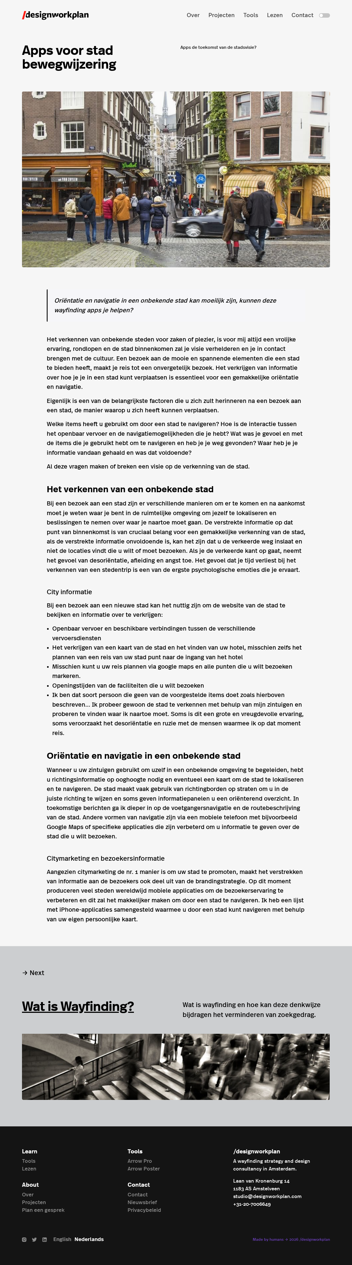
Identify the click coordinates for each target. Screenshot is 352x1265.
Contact (303, 15)
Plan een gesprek (43, 1210)
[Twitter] (34, 1239)
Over (193, 15)
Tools (250, 15)
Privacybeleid (144, 1210)
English (62, 1239)
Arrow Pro (140, 1161)
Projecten (221, 15)
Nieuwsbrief (142, 1202)
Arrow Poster (144, 1169)
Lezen (275, 15)
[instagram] (24, 1239)
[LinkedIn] (44, 1239)
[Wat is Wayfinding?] (176, 1067)
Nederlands (89, 1239)
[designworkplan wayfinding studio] (55, 15)
